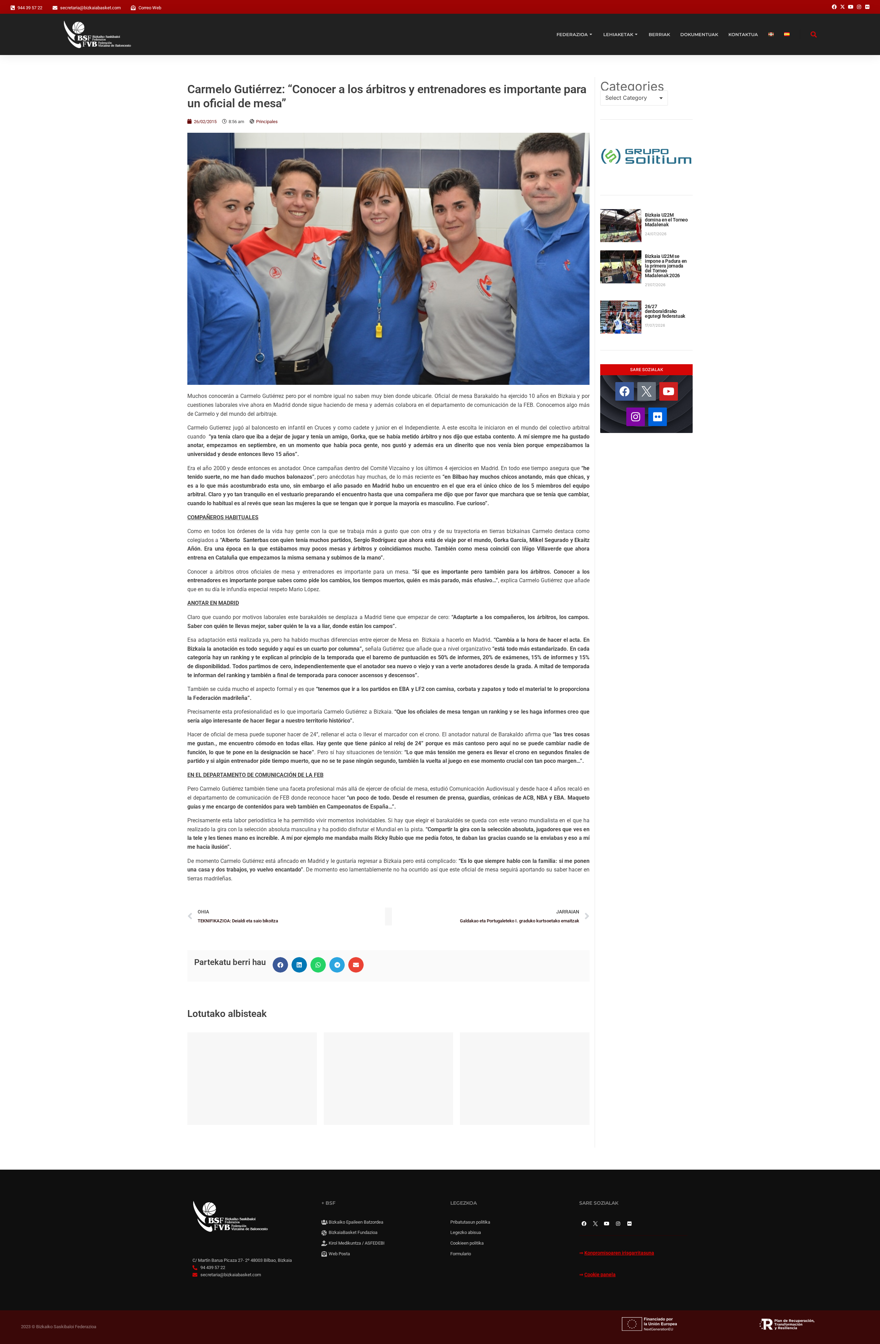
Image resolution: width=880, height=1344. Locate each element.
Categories (632, 86)
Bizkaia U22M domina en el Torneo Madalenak (666, 219)
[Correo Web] (133, 8)
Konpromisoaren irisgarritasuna (619, 1253)
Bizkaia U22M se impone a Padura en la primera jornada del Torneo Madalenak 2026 (666, 265)
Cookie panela (600, 1275)
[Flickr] (657, 417)
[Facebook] (624, 391)
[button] (280, 965)
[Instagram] (635, 417)
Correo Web (150, 7)
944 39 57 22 (30, 7)
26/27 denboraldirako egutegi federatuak (665, 311)
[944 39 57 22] (12, 8)
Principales (267, 121)
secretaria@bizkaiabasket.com (90, 7)
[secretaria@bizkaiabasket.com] (55, 8)
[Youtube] (668, 391)
